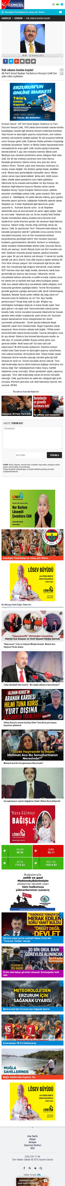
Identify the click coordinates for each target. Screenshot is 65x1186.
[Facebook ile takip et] (24, 1168)
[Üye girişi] (35, 1168)
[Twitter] (11, 61)
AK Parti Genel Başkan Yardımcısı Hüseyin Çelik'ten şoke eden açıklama (29, 75)
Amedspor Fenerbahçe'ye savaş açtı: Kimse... (25, 12)
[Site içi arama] (41, 1168)
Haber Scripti (30, 1174)
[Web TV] (57, 4)
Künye (32, 1139)
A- (61, 73)
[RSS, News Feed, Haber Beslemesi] (29, 1168)
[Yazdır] (27, 61)
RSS (33, 1148)
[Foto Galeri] (61, 4)
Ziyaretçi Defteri (32, 1145)
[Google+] (16, 61)
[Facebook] (5, 61)
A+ (61, 69)
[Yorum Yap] (33, 61)
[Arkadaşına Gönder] (22, 61)
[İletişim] (60, 12)
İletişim (32, 1142)
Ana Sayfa (32, 1136)
